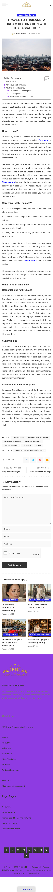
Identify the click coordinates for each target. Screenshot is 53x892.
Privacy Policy (8, 812)
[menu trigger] (5, 4)
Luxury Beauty (10, 600)
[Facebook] (26, 460)
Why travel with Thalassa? (16, 85)
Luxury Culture (11, 635)
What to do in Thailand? (15, 88)
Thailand (27, 445)
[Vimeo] (46, 850)
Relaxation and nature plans (21, 91)
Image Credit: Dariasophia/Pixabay (30, 450)
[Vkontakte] (26, 855)
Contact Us (7, 753)
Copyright (6, 806)
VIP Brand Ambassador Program (17, 727)
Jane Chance (21, 33)
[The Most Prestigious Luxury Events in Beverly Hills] (14, 628)
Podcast (6, 764)
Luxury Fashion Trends (39, 600)
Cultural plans (15, 94)
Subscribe (6, 780)
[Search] (49, 4)
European (43, 140)
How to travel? (11, 82)
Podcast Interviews (11, 770)
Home (5, 737)
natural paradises (34, 442)
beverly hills (19, 438)
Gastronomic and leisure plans (21, 96)
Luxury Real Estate (26, 15)
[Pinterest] (40, 460)
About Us (6, 742)
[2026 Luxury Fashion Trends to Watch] (39, 593)
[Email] (47, 460)
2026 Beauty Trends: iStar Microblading (8, 607)
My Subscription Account (13, 786)
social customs (12, 445)
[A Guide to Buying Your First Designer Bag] (39, 628)
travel (38, 445)
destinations (30, 260)
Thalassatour (8, 182)
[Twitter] (33, 460)
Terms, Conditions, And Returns (16, 818)
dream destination (13, 442)
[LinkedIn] (29, 850)
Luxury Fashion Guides (39, 635)
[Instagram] (23, 850)
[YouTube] (40, 850)
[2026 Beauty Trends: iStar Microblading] (14, 593)
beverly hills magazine (38, 438)
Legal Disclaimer (9, 823)
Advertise (6, 748)
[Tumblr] (35, 850)
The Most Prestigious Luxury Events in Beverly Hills (12, 642)
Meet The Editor (9, 759)
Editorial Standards (11, 828)
